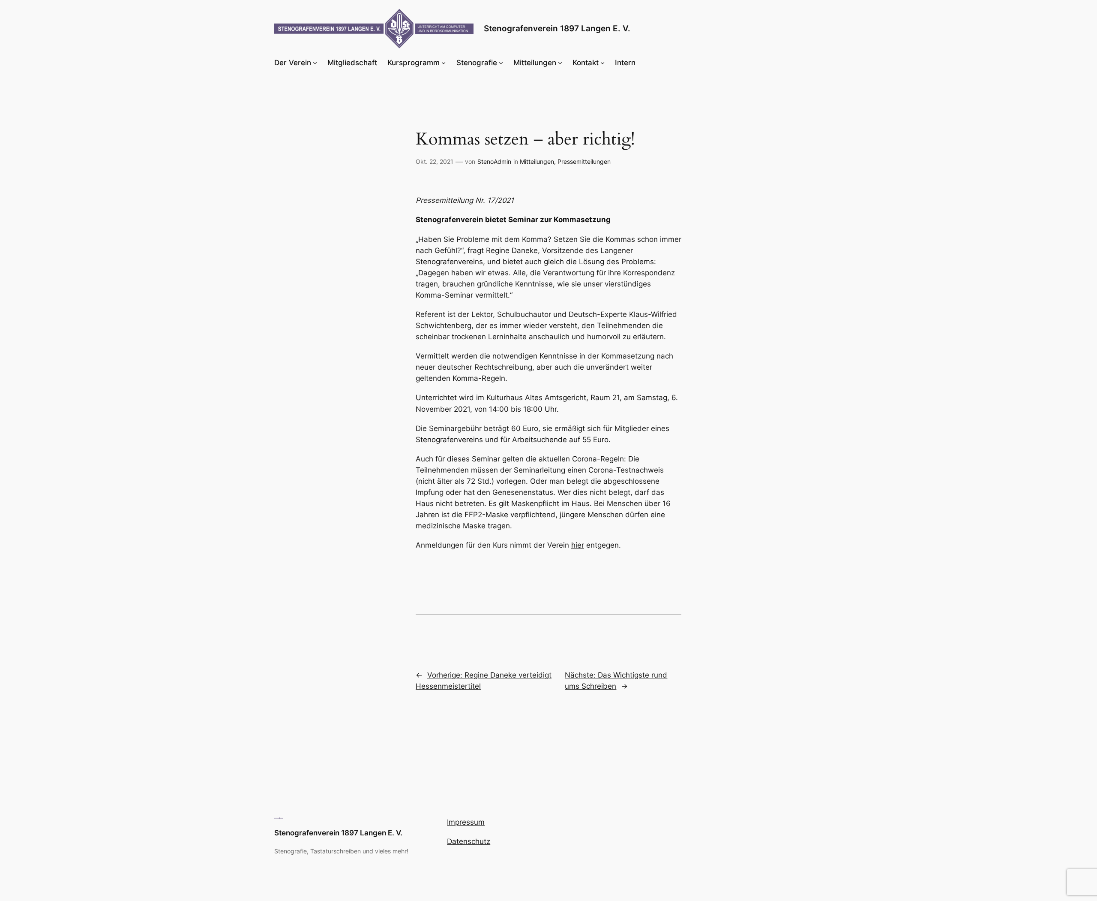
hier (577, 545)
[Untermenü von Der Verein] (315, 62)
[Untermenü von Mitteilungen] (560, 62)
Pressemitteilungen (584, 161)
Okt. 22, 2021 (434, 161)
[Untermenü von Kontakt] (602, 62)
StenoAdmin (494, 161)
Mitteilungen (537, 161)
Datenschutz (468, 841)
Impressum (466, 822)
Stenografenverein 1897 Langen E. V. (557, 28)
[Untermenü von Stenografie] (501, 62)
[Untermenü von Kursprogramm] (443, 62)
